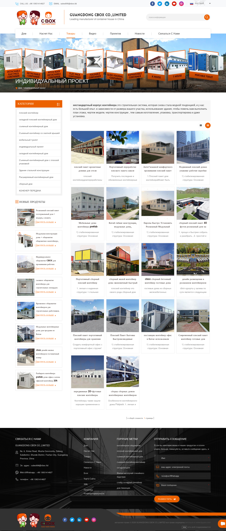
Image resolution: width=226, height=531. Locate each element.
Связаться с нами (169, 33)
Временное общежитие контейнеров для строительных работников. (47, 307)
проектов (115, 33)
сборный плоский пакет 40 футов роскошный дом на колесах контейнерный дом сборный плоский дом (193, 228)
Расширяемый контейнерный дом (36, 176)
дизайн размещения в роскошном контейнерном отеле (193, 283)
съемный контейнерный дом (33, 126)
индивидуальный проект (31, 146)
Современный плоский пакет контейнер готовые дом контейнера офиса (193, 339)
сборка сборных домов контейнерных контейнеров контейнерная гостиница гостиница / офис (123, 397)
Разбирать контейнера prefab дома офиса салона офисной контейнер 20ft (48, 377)
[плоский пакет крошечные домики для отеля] (87, 147)
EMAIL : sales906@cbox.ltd (65, 3)
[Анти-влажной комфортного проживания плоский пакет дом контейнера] (157, 147)
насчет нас (46, 33)
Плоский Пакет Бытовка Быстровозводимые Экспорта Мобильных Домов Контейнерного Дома (122, 340)
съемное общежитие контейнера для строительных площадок (46, 284)
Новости (140, 33)
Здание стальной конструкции (34, 170)
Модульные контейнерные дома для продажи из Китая (47, 330)
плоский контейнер (28, 112)
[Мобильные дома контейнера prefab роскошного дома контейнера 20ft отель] (87, 203)
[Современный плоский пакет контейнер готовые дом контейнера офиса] (193, 315)
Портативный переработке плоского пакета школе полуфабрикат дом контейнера (122, 172)
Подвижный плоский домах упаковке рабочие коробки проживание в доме (193, 170)
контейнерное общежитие (129, 445)
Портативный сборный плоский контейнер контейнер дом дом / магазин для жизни (87, 284)
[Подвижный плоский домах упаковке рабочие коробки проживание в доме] (193, 147)
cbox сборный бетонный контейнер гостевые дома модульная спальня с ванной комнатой (157, 284)
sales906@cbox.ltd (39, 465)
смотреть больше (45, 222)
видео (92, 33)
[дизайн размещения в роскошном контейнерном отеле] (193, 259)
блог (86, 473)
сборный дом (25, 183)
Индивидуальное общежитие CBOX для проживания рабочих (46, 260)
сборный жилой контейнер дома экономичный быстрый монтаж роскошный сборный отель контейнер (122, 284)
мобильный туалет (28, 139)
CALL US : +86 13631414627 (32, 3)
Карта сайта (89, 478)
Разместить (165, 499)
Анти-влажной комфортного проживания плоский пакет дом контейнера (157, 170)
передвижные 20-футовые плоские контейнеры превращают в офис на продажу (87, 397)
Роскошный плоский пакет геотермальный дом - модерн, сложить (47, 214)
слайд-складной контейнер (129, 482)
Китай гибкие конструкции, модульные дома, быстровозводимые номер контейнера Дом (123, 228)
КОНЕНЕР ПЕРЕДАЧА (30, 190)
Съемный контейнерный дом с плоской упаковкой (39, 161)
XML (86, 484)
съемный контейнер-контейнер (131, 462)
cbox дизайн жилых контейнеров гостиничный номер (47, 354)
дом (24, 33)
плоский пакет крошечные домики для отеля (87, 169)
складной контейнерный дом (33, 153)
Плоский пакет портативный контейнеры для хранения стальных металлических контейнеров (87, 340)
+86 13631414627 (44, 472)
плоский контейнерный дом (129, 450)
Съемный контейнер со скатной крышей (39, 132)
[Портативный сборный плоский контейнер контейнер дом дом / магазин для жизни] (87, 259)
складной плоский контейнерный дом (38, 119)
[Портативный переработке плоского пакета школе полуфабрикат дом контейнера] (122, 147)
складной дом (123, 467)
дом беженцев (123, 487)
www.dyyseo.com (203, 522)
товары (70, 33)
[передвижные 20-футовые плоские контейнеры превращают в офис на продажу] (87, 371)
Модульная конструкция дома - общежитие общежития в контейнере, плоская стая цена (47, 237)
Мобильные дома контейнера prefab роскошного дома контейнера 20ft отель (87, 228)
